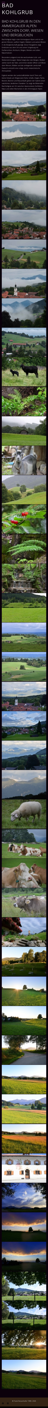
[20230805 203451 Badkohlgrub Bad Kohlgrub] (24, 283)
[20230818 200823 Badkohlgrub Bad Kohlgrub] (24, 1374)
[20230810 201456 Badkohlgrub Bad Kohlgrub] (24, 1050)
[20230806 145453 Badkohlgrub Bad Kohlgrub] (24, 666)
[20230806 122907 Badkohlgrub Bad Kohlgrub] (24, 431)
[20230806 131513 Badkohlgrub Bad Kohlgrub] (24, 519)
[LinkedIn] (8, 1403)
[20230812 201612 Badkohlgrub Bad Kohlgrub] (24, 1197)
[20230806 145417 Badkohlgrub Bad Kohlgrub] (24, 637)
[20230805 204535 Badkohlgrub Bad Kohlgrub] (24, 342)
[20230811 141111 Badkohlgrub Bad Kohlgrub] (24, 1168)
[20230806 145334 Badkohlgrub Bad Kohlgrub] (24, 607)
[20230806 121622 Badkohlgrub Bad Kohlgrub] (24, 401)
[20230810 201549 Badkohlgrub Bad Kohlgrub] (24, 1079)
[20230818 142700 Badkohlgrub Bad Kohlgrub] (24, 1315)
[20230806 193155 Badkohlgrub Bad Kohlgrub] (24, 696)
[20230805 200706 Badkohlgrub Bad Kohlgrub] (24, 106)
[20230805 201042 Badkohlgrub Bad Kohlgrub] (24, 165)
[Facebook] (3, 1403)
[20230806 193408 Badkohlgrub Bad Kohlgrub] (24, 725)
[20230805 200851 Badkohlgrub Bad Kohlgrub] (24, 136)
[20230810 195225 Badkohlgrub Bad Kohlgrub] (24, 961)
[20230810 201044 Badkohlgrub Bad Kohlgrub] (24, 991)
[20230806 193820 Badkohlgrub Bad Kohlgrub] (24, 755)
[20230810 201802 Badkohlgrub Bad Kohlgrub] (24, 1138)
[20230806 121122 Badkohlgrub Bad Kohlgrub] (24, 371)
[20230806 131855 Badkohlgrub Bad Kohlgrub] (24, 548)
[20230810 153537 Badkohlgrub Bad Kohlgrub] (24, 932)
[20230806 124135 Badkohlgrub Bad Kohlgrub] (24, 460)
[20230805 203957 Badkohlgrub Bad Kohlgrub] (24, 312)
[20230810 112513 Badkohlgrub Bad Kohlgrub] (24, 902)
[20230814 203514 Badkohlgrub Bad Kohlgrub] (24, 1256)
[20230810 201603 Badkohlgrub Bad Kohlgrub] (24, 1109)
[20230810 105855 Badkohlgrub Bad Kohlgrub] (24, 843)
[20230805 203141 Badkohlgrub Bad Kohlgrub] (24, 224)
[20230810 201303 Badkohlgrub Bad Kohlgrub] (24, 1020)
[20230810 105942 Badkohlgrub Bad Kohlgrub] (24, 873)
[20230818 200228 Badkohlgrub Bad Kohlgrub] (24, 1345)
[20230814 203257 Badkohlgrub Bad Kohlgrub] (24, 1227)
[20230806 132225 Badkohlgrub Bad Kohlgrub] (24, 578)
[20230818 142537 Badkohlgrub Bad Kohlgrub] (24, 1286)
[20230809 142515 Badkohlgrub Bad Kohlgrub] (24, 814)
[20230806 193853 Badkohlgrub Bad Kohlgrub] (24, 784)
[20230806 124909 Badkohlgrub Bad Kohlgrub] (24, 489)
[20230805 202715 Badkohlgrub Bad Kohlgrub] (24, 194)
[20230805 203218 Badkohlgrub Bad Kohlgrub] (24, 254)
